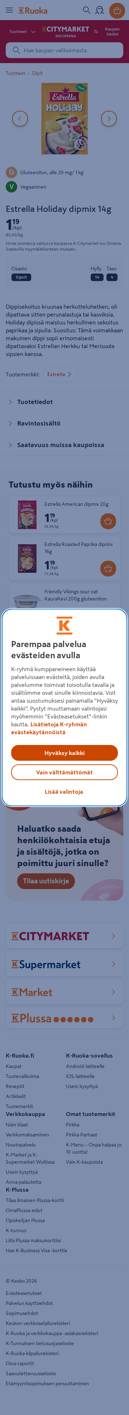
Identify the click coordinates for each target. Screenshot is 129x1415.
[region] (64, 707)
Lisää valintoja (64, 791)
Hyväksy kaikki (64, 753)
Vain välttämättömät (64, 772)
